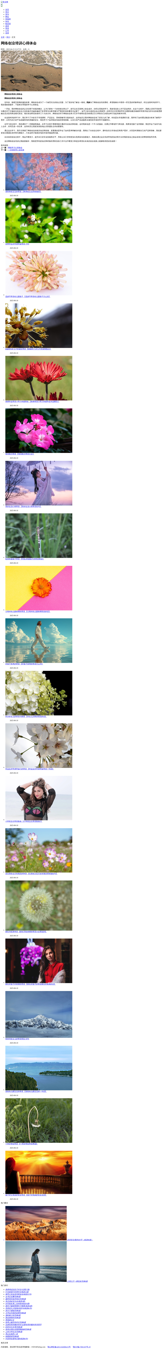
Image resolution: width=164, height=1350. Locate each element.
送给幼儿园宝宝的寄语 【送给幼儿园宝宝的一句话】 (26, 1091)
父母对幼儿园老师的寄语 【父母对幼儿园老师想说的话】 (27, 611)
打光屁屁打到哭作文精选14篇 (17, 1292)
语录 (7, 33)
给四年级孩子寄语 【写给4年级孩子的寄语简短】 (24, 559)
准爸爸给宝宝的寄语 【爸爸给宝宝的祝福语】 (23, 191)
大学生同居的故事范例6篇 (15, 1313)
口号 (7, 31)
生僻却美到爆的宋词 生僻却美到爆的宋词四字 (23, 1325)
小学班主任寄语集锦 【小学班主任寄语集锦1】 (23, 821)
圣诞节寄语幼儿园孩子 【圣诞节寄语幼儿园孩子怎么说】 (27, 296)
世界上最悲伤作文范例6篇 (15, 1322)
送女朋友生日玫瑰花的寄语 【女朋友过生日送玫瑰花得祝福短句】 (31, 874)
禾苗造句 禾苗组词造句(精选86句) (18, 1308)
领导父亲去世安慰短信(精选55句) (18, 1294)
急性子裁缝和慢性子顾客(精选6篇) (18, 1306)
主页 (2, 37)
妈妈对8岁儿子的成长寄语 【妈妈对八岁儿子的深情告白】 (28, 349)
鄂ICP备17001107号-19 (81, 1347)
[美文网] (4, 2)
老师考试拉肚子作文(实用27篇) (17, 1289)
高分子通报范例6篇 (13, 1311)
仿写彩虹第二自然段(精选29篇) (17, 1304)
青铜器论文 (9, 1320)
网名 (7, 17)
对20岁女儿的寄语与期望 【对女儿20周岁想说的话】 (26, 716)
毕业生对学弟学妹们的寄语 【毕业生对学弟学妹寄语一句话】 (29, 769)
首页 (7, 10)
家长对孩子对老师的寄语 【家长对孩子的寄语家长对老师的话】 (30, 984)
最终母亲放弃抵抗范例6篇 (15, 1299)
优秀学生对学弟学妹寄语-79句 (17, 244)
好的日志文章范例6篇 (13, 1327)
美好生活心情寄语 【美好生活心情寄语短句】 (23, 506)
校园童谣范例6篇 (12, 1336)
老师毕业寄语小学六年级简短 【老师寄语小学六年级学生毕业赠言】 (32, 401)
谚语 (7, 26)
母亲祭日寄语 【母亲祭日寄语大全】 (19, 454)
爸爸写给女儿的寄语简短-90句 (17, 1039)
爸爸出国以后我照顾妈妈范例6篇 (18, 1329)
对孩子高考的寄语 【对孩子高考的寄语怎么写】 (24, 664)
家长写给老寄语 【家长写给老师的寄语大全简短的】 (26, 932)
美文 (7, 12)
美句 (7, 14)
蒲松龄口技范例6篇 (13, 1315)
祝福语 (8, 19)
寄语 (7, 28)
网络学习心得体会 (15, 148)
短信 (7, 21)
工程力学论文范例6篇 (13, 1332)
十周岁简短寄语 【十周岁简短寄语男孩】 (21, 1144)
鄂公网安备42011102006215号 (59, 1347)
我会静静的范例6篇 (13, 1318)
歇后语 (8, 24)
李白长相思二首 (11, 1334)
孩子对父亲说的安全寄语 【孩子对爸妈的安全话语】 (26, 1195)
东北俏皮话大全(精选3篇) (15, 1301)
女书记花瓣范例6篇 (13, 1297)
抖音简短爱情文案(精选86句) (16, 1339)
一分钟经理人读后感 (16, 150)
